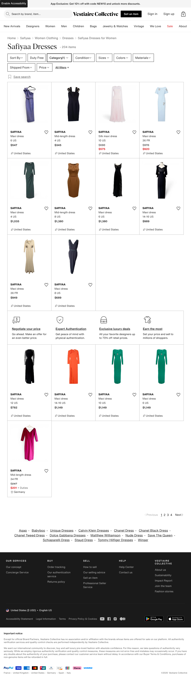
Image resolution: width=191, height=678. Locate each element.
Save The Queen (160, 535)
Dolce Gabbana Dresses (67, 535)
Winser (143, 540)
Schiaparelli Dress (56, 540)
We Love (155, 26)
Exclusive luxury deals (114, 329)
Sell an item (131, 14)
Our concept (13, 567)
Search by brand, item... (26, 14)
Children (78, 26)
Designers (32, 26)
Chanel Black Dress (153, 530)
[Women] (58, 26)
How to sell (90, 567)
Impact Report (163, 581)
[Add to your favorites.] (46, 132)
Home (11, 38)
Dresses (67, 38)
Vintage (139, 26)
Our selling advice (94, 572)
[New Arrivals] (23, 26)
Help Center (126, 567)
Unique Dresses (61, 530)
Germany (51, 672)
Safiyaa (25, 38)
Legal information (46, 619)
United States (38, 672)
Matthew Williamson (105, 535)
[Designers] (42, 26)
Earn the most (152, 329)
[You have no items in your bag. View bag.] (183, 14)
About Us (185, 26)
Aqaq (23, 530)
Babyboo (38, 530)
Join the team (163, 586)
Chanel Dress (124, 530)
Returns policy (56, 582)
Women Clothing (46, 38)
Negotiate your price (26, 329)
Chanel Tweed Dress (29, 535)
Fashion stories (164, 591)
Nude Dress (134, 535)
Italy (69, 672)
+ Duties (23, 488)
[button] (183, 14)
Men (64, 26)
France (7, 672)
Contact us (125, 572)
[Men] (69, 26)
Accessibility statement (19, 619)
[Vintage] (146, 26)
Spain (61, 672)
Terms (62, 619)
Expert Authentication (71, 329)
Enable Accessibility (13, 3)
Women (50, 26)
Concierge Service (17, 572)
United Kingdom (21, 672)
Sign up (168, 14)
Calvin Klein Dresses (93, 530)
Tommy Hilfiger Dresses (115, 540)
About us (160, 570)
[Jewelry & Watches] (130, 26)
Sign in (152, 14)
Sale (170, 26)
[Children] (86, 26)
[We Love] (164, 26)
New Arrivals (12, 26)
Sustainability (163, 575)
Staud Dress (84, 540)
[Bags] (99, 26)
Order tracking (56, 567)
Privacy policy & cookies (83, 619)
